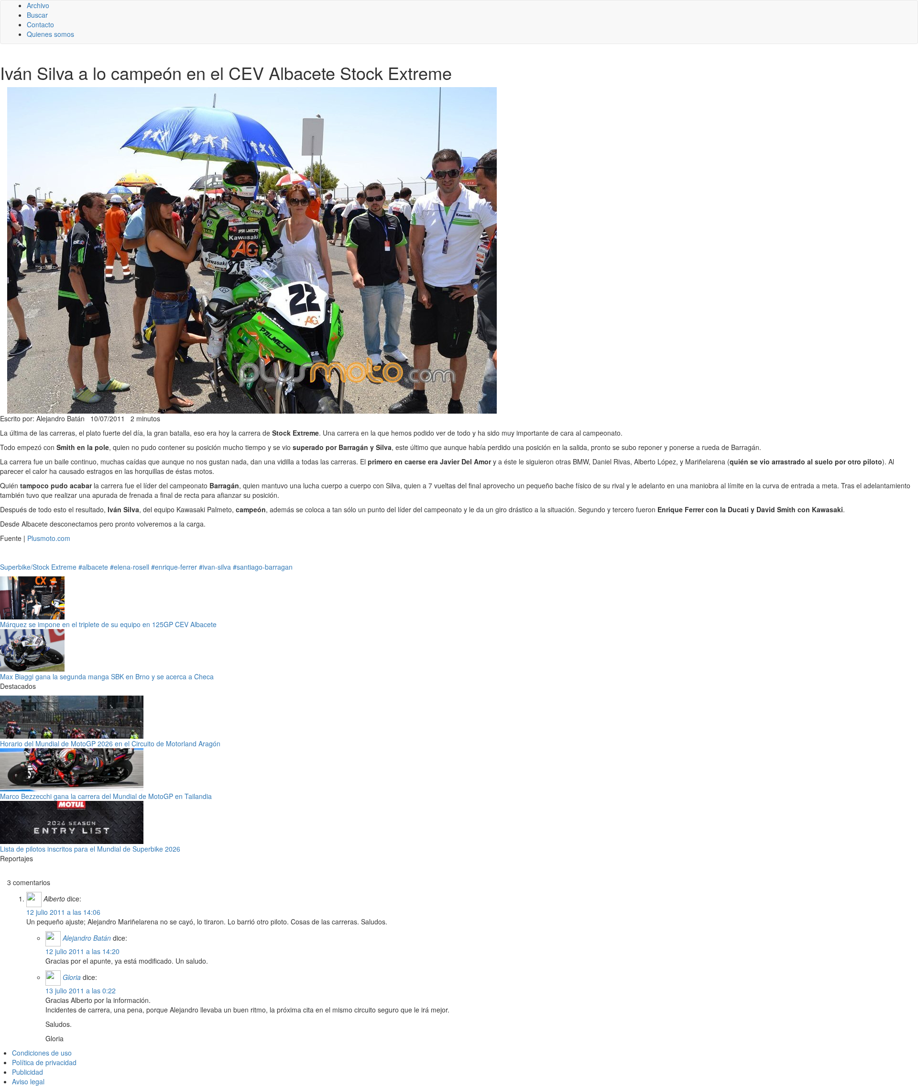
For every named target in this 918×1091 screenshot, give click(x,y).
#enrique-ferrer (174, 567)
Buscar (37, 15)
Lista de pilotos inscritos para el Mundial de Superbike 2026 (90, 849)
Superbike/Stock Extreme (38, 567)
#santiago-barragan (263, 567)
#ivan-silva (215, 567)
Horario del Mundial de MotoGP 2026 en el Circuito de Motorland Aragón (110, 743)
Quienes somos (50, 34)
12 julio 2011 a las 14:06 (63, 912)
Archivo (38, 5)
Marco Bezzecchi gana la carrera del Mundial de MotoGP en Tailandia (106, 796)
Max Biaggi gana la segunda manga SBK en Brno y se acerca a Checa (107, 676)
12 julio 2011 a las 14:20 (82, 951)
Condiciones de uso (42, 1052)
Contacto (40, 24)
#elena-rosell (129, 567)
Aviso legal (28, 1081)
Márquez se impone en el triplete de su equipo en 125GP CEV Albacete (108, 624)
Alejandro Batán (87, 938)
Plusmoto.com (48, 538)
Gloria (72, 977)
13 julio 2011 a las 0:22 (80, 990)
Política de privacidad (44, 1062)
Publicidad (27, 1072)
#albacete (93, 567)
